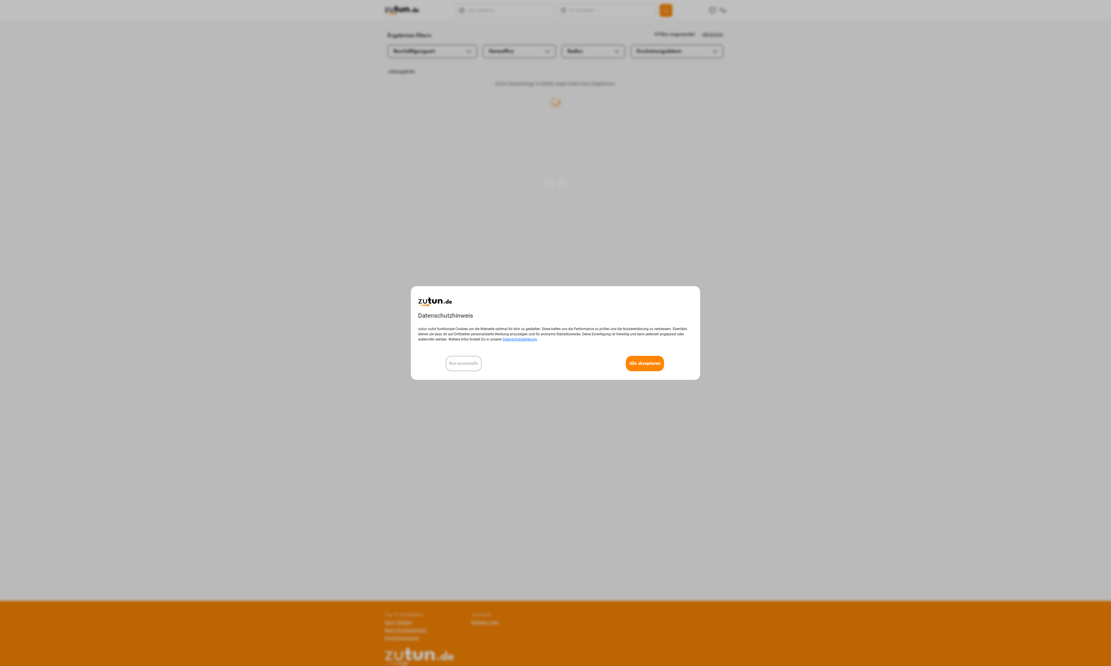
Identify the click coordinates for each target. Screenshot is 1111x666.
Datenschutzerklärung (520, 339)
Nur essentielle (463, 363)
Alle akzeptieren (645, 363)
